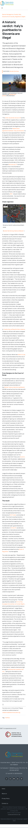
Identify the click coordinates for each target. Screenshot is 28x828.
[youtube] (14, 778)
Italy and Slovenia (19, 130)
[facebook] (6, 778)
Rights (23, 16)
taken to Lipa (21, 354)
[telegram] (21, 778)
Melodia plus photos (9, 95)
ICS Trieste (13, 515)
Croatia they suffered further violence (14, 329)
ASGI (11, 194)
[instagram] (10, 778)
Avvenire (22, 457)
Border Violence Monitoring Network (14, 387)
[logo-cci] (14, 731)
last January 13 (13, 164)
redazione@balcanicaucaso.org (11, 712)
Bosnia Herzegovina (7, 14)
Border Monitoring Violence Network (13, 231)
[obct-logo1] (14, 751)
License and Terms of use (14, 814)
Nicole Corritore (14, 71)
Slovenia (4, 16)
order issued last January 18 (13, 118)
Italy (20, 14)
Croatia (16, 14)
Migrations (18, 16)
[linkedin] (17, 778)
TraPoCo (7, 717)
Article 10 (13, 528)
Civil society (11, 16)
